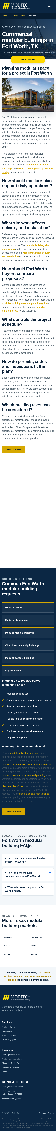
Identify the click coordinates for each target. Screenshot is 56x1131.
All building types (9, 1039)
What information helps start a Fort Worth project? (25, 889)
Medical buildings (9, 1035)
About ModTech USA (11, 1063)
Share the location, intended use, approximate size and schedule (28, 976)
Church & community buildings (22, 645)
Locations (14, 16)
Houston (8, 937)
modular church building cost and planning (23, 775)
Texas (22, 16)
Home (4, 16)
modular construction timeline (34, 794)
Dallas (7, 946)
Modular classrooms (16, 620)
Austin (34, 946)
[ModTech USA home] (16, 6)
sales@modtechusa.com (12, 1087)
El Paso (7, 954)
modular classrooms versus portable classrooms (26, 764)
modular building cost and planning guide (25, 303)
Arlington (35, 954)
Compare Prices (13, 450)
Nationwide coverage (10, 1067)
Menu (50, 6)
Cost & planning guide (11, 1055)
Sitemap (42, 1113)
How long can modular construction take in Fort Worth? (22, 875)
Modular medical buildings (19, 633)
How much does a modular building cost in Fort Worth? (25, 860)
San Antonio (36, 937)
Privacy (51, 1113)
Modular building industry (12, 1059)
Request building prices (11, 1098)
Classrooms (7, 1031)
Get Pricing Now (28, 59)
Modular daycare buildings (19, 658)
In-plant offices (13, 670)
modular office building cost (24, 753)
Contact (5, 1071)
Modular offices (13, 607)
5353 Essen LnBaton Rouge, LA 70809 (12, 1092)
